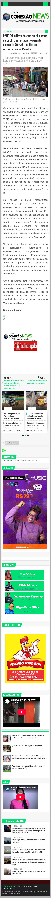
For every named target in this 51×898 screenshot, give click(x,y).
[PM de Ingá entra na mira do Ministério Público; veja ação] (7, 840)
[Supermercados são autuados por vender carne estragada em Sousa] (36, 400)
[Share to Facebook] (14, 402)
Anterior (45, 400)
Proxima (3, 400)
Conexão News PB (8, 886)
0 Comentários (13, 443)
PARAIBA (9, 31)
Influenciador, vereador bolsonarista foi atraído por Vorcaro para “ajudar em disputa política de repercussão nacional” (29, 831)
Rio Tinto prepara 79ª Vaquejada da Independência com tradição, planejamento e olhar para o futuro (13, 418)
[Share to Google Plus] (20, 402)
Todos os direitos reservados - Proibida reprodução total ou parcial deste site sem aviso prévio (24, 892)
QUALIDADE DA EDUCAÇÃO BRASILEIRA (27, 746)
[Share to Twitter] (17, 402)
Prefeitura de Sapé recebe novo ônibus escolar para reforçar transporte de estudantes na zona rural (29, 862)
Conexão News (16, 53)
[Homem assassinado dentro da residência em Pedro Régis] (7, 871)
